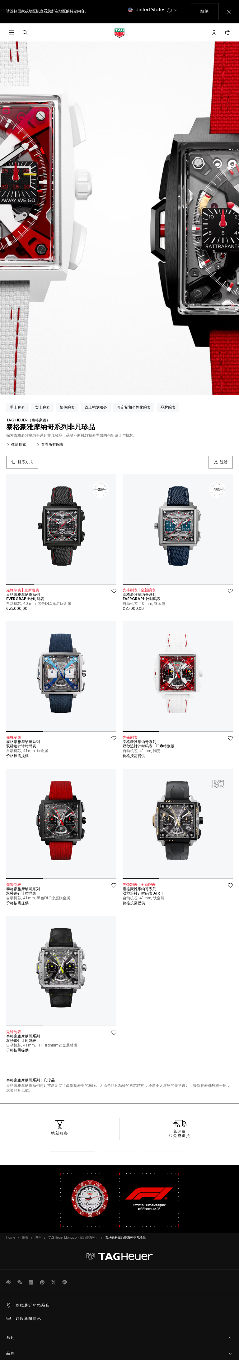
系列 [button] (10, 1338)
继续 (209, 11)
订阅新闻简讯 (28, 1319)
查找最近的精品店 (33, 1306)
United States (150, 9)
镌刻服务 (59, 1133)
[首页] (119, 32)
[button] (214, 32)
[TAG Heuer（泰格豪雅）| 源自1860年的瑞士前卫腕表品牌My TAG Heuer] (119, 1256)
